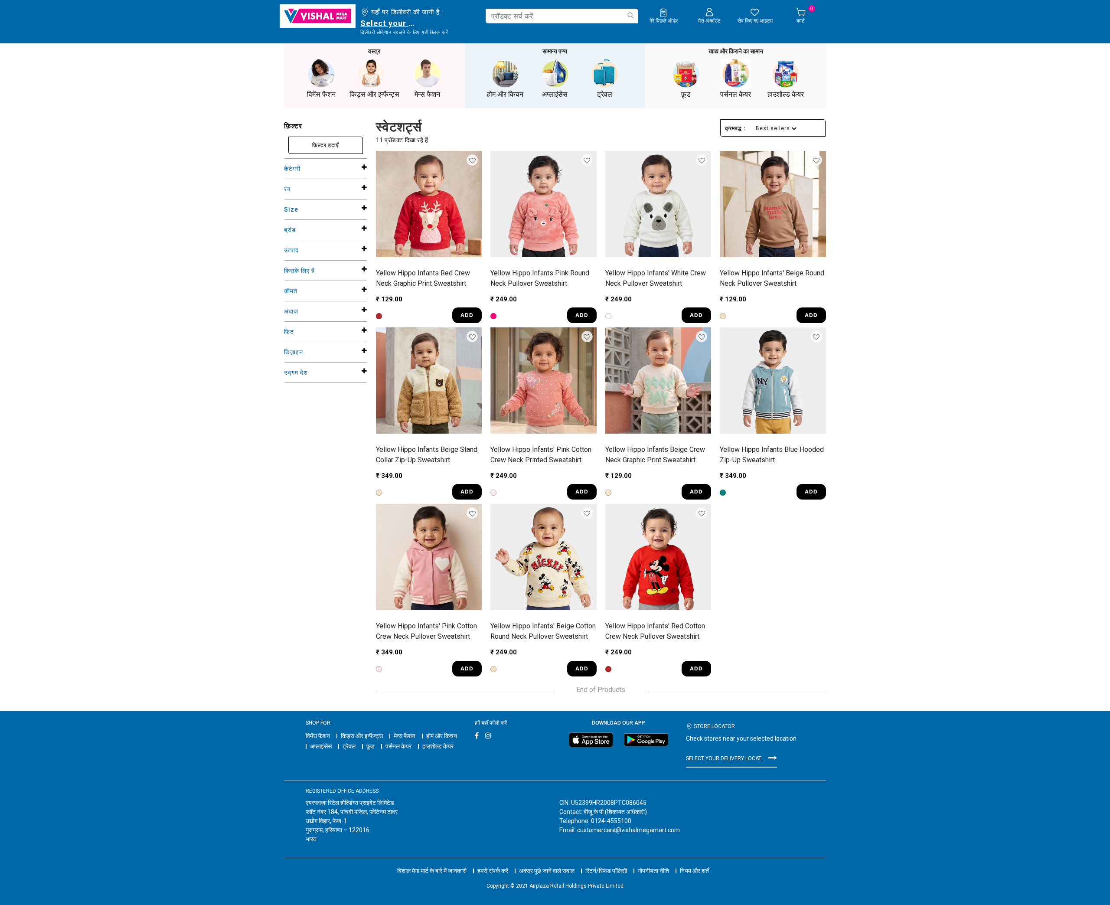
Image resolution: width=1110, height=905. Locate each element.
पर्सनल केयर (398, 746)
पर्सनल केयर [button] (735, 94)
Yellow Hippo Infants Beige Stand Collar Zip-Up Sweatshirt (426, 454)
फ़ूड (370, 746)
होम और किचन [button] (505, 94)
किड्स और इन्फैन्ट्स (362, 735)
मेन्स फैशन (404, 735)
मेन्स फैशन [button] (427, 94)
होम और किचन (441, 735)
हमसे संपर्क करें (492, 870)
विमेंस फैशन (318, 735)
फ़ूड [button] (686, 94)
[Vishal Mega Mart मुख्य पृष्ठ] (318, 16)
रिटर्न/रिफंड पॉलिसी (606, 870)
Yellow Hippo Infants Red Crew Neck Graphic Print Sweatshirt (423, 278)
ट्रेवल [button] (604, 94)
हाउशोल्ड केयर (438, 746)
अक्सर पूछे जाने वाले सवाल (547, 870)
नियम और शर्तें (694, 870)
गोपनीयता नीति (653, 870)
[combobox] (562, 16)
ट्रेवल (349, 746)
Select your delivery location (389, 23)
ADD (466, 315)
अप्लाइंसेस (321, 746)
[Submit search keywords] (630, 15)
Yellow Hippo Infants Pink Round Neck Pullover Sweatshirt (539, 278)
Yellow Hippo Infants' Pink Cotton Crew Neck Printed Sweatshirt (540, 454)
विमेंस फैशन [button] (321, 94)
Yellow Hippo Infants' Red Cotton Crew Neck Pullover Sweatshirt (655, 631)
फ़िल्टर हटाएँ (325, 145)
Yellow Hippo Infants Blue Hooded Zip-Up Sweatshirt (772, 454)
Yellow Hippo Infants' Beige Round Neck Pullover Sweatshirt (772, 278)
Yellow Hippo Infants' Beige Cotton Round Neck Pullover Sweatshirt (543, 631)
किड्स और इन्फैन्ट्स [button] (374, 94)
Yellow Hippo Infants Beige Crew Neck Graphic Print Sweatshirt (655, 454)
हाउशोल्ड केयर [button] (785, 94)
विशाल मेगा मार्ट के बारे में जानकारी (432, 870)
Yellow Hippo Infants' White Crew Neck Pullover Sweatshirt (655, 278)
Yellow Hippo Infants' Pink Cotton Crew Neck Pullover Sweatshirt (426, 631)
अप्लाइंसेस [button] (555, 94)
